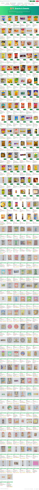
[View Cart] (28, 1)
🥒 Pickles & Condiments (31, 4)
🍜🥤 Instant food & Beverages (15, 5)
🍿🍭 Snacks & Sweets (24, 4)
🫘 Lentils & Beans (13, 4)
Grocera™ (3, 488)
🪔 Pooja (26, 5)
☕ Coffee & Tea (22, 5)
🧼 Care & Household (7, 4)
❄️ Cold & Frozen (18, 4)
